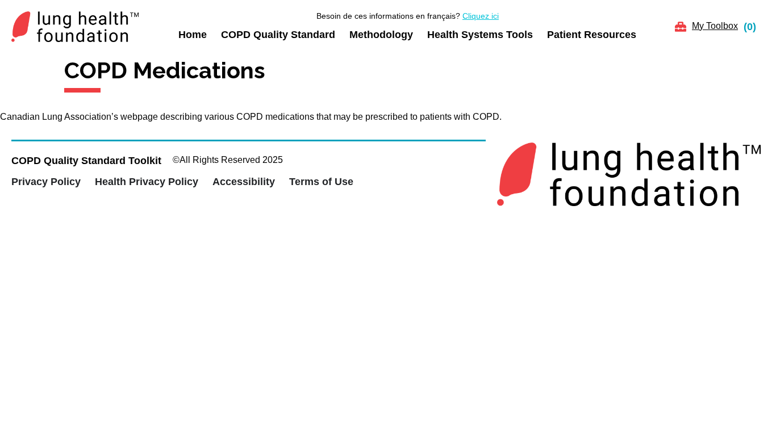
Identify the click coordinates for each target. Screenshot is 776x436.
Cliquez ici (480, 15)
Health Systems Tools (480, 34)
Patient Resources (591, 34)
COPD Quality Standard (278, 34)
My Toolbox (715, 26)
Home (192, 34)
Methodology (381, 34)
